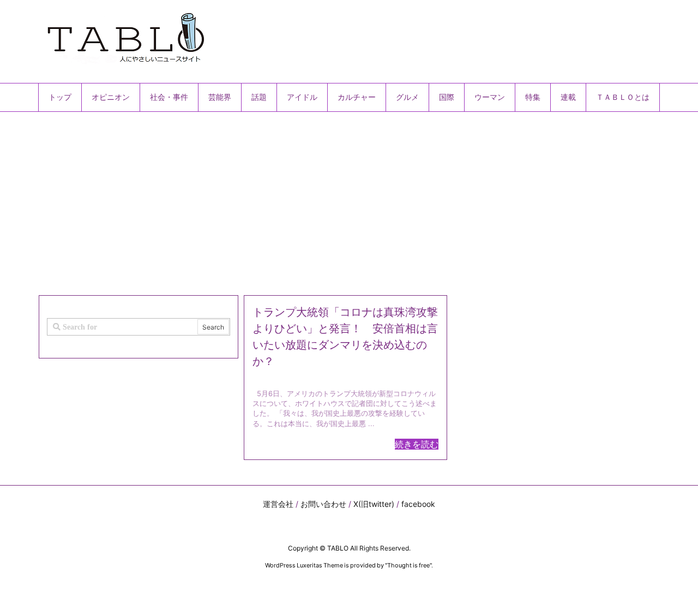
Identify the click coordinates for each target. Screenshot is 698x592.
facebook (418, 504)
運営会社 (278, 504)
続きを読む (416, 444)
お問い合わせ (323, 504)
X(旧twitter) (373, 504)
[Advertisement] (349, 199)
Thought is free (408, 565)
